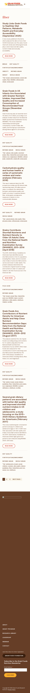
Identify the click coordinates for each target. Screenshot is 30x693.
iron (8, 157)
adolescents (10, 464)
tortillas (10, 302)
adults (8, 382)
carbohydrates (14, 78)
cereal (22, 78)
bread (8, 78)
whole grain (10, 82)
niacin (16, 298)
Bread (4, 64)
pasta (4, 470)
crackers (10, 466)
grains (24, 384)
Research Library (9, 633)
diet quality (14, 153)
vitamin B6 (16, 159)
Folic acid (6, 286)
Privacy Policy (12, 689)
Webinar (5, 642)
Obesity (5, 71)
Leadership (6, 637)
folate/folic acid (15, 155)
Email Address (8, 667)
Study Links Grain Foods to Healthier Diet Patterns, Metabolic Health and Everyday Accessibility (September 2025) (14, 29)
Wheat (5, 75)
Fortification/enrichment (12, 68)
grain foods (23, 155)
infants (4, 157)
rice (8, 470)
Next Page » (17, 479)
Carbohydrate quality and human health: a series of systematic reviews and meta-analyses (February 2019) (13, 174)
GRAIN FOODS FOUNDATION (14, 656)
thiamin (4, 302)
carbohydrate (10, 219)
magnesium (13, 157)
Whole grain (15, 75)
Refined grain (16, 71)
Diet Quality (14, 64)
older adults (13, 300)
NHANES (13, 80)
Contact (5, 646)
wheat (4, 82)
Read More (9, 56)
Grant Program (8, 629)
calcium (8, 153)
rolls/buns (20, 300)
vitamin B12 (9, 159)
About (4, 625)
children (4, 466)
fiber (8, 80)
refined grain (20, 80)
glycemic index (6, 221)
